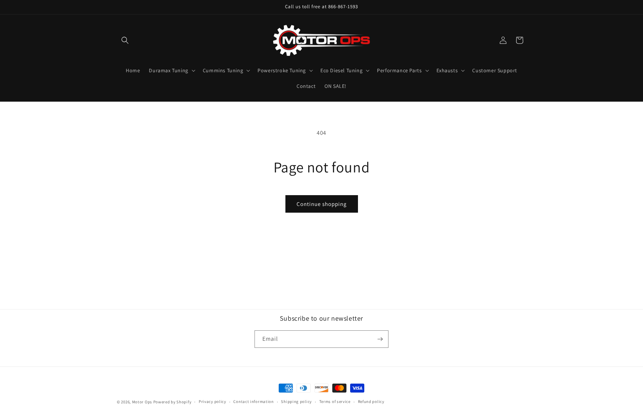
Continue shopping (322, 203)
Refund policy (371, 401)
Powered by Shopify (172, 401)
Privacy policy (212, 401)
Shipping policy (296, 401)
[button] (125, 40)
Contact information (253, 401)
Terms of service (335, 401)
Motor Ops (142, 401)
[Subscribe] (380, 339)
